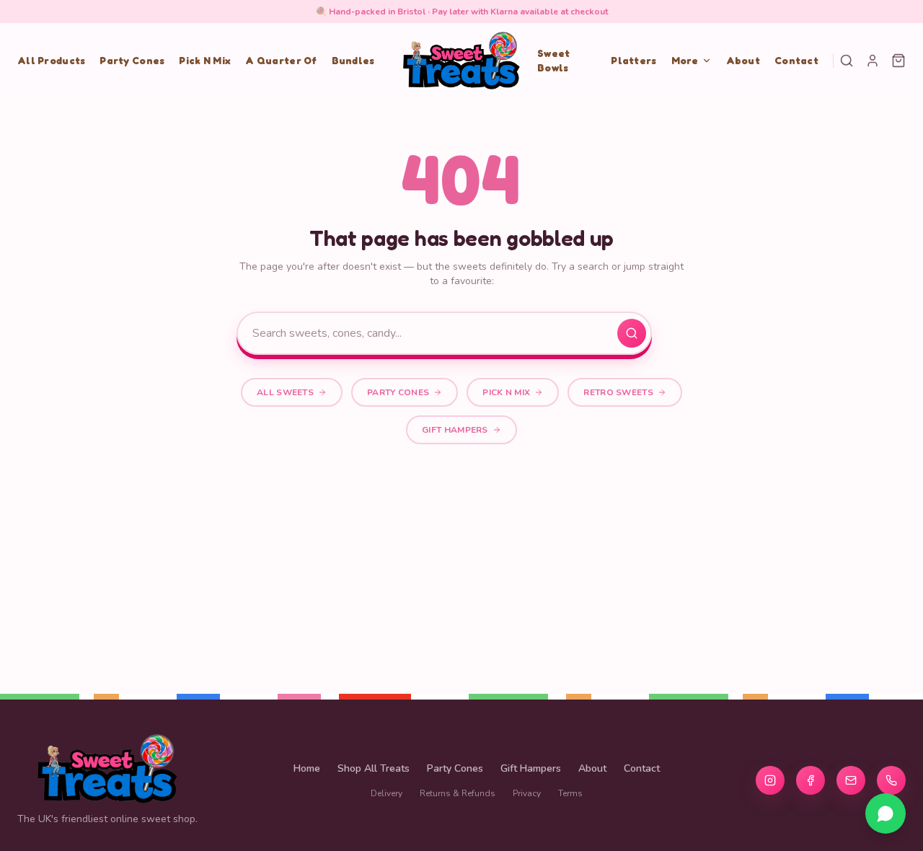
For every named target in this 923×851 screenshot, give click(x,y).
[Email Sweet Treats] (850, 780)
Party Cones (132, 60)
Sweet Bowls (553, 60)
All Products (51, 60)
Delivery (386, 793)
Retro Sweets (618, 392)
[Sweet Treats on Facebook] (810, 780)
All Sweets (285, 392)
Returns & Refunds (457, 793)
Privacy (527, 793)
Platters (633, 60)
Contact (796, 60)
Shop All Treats (373, 768)
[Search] (846, 60)
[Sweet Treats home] (461, 60)
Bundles (353, 60)
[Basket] (898, 60)
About (743, 60)
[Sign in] (872, 60)
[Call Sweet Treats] (891, 780)
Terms (570, 793)
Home (306, 768)
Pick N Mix (205, 60)
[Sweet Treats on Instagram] (770, 780)
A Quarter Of (281, 60)
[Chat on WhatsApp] (885, 813)
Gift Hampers (455, 430)
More (685, 60)
